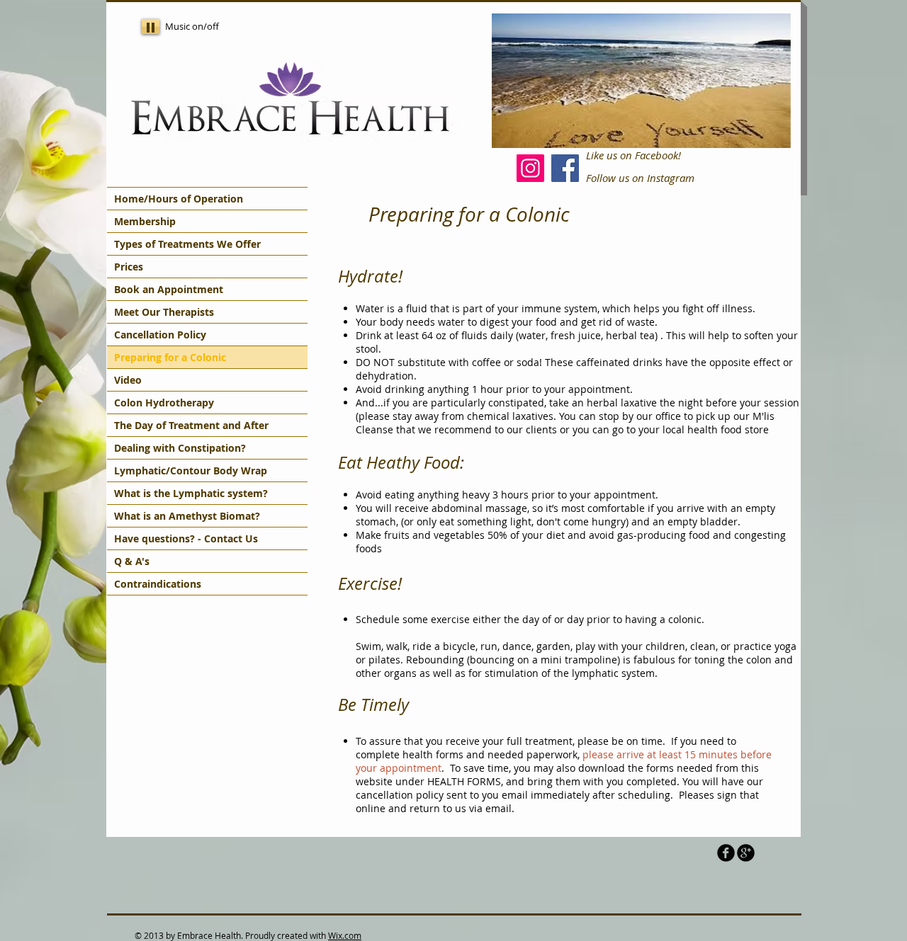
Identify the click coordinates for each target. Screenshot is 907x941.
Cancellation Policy (160, 334)
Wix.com (344, 935)
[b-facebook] (726, 853)
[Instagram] (530, 168)
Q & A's (132, 561)
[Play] (150, 26)
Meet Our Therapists (164, 312)
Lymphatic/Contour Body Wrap (190, 470)
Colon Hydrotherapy (164, 402)
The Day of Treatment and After (191, 425)
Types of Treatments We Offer (187, 244)
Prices (128, 266)
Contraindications (157, 584)
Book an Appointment (168, 289)
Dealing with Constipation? (180, 448)
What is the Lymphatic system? (191, 493)
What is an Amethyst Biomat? (187, 516)
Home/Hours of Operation (178, 198)
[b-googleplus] (746, 853)
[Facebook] (565, 168)
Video (128, 380)
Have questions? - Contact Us (186, 538)
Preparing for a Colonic (170, 357)
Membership (145, 221)
